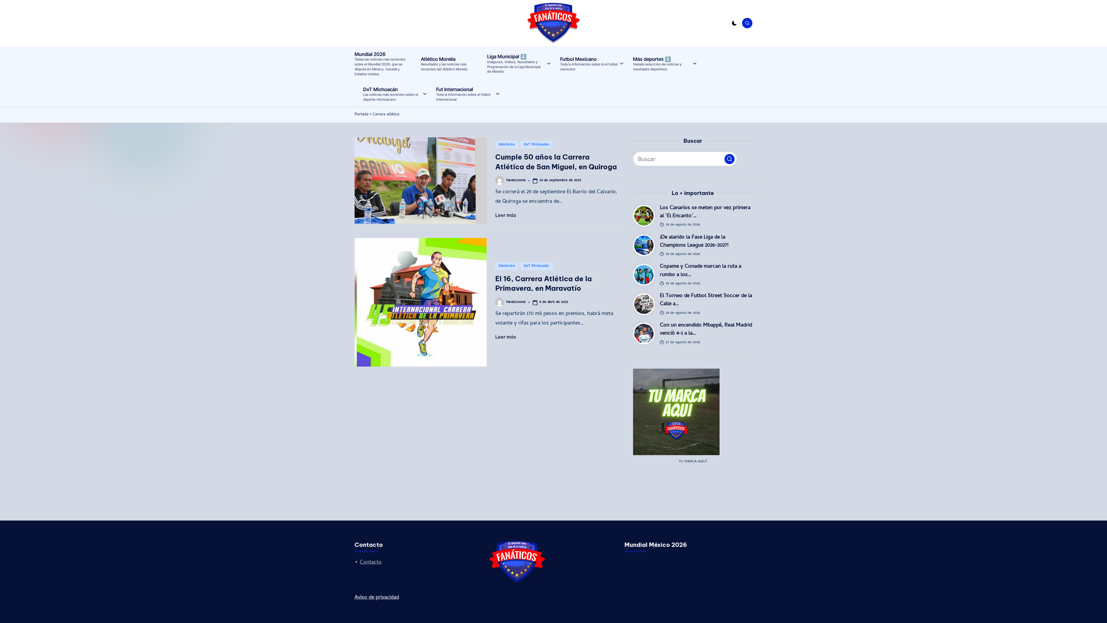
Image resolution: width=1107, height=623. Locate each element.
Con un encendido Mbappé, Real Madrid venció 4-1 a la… (706, 329)
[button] (729, 159)
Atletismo (507, 145)
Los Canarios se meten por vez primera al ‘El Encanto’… (705, 212)
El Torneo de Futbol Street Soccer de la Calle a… (706, 300)
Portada (361, 114)
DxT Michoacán (536, 145)
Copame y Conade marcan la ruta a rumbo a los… (700, 270)
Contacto (371, 562)
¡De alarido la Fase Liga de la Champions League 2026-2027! (694, 241)
